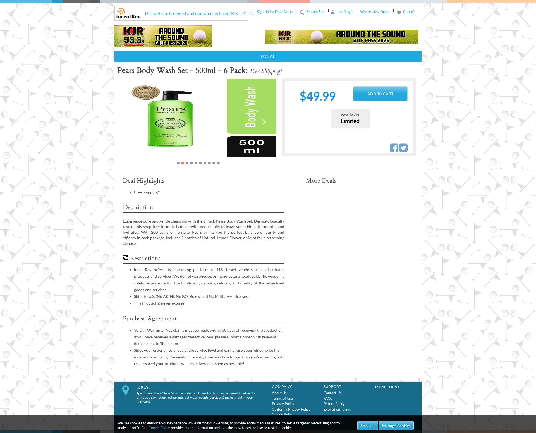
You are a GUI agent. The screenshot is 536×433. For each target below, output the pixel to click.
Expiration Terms (337, 409)
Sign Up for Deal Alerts (275, 11)
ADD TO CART (380, 93)
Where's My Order (375, 11)
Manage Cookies (396, 425)
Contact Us (332, 393)
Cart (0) (409, 11)
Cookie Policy (159, 427)
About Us (279, 393)
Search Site (316, 11)
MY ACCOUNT (387, 387)
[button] (131, 122)
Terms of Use (282, 398)
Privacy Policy (283, 403)
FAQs (328, 398)
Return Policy (334, 403)
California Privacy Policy (291, 409)
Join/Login (345, 11)
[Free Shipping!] (180, 117)
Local (268, 56)
